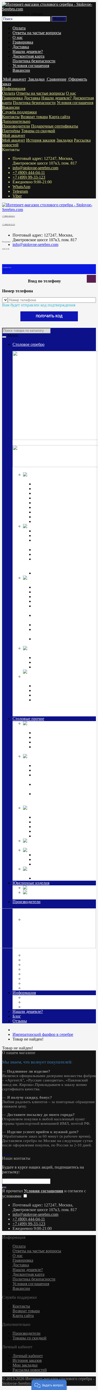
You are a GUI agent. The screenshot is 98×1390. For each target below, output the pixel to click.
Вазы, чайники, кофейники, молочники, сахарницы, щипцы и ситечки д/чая (63, 564)
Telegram (20, 191)
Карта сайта (59, 116)
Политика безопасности (34, 61)
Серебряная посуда (79, 526)
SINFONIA (43, 864)
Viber (17, 196)
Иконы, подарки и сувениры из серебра (58, 681)
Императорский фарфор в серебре (53, 653)
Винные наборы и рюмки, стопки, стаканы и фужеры (64, 777)
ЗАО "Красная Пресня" (45, 960)
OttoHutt (30, 950)
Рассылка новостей (30, 1370)
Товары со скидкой (38, 131)
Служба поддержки (19, 112)
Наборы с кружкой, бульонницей (62, 831)
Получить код (49, 316)
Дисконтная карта (28, 56)
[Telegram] (7, 1153)
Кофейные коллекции (52, 657)
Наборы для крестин (51, 625)
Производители (16, 126)
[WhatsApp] (5, 1153)
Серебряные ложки (50, 484)
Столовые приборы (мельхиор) (50, 728)
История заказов (40, 140)
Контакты (11, 116)
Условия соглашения (31, 65)
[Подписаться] (4, 1187)
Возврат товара (34, 116)
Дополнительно (16, 121)
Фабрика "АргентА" (42, 988)
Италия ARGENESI (41, 969)
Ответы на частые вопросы (37, 33)
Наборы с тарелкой (50, 836)
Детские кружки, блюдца (55, 601)
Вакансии (21, 70)
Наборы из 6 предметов (54, 507)
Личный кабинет (28, 1355)
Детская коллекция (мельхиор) (50, 812)
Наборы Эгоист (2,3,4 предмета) (62, 502)
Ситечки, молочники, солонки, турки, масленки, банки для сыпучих (61, 798)
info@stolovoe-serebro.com (35, 168)
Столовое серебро (28, 344)
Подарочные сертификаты (54, 126)
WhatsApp (21, 186)
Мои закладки (25, 1365)
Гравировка (23, 42)
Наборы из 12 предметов (55, 512)
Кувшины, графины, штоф (57, 531)
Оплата (19, 28)
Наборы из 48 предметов (55, 521)
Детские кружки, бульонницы (60, 817)
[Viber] (9, 1153)
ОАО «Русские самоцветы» (48, 974)
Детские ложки (47, 587)
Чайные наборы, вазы (52, 770)
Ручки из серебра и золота (56, 686)
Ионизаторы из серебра (54, 690)
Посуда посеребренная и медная (51, 761)
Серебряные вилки (50, 488)
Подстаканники (47, 554)
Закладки (64, 140)
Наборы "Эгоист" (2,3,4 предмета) (64, 732)
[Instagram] (3, 1153)
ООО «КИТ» (35, 978)
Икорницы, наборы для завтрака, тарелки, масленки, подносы (62, 542)
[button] (49, 1384)
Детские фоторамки (51, 822)
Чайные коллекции (50, 662)
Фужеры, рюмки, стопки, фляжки (63, 535)
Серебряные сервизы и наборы (61, 667)
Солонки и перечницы (53, 549)
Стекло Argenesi (71, 850)
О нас (18, 37)
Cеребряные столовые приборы (51, 479)
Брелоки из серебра (50, 695)
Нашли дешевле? (28, 51)
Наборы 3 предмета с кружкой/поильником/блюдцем (61, 641)
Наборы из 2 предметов (54, 826)
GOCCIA (41, 859)
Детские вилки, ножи (52, 592)
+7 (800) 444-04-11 (29, 172)
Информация (13, 88)
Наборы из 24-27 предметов (58, 517)
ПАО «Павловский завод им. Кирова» (58, 983)
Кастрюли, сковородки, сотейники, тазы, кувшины (57, 786)
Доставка (21, 47)
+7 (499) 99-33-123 (29, 177)
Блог (17, 1016)
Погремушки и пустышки (56, 596)
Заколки (50, 887)
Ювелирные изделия (31, 883)
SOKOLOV (34, 955)
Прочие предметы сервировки (60, 498)
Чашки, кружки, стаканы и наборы (64, 573)
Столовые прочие (28, 718)
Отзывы (20, 1021)
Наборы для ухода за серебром (60, 878)
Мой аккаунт (13, 135)
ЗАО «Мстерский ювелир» (48, 964)
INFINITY (42, 855)
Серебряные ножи (49, 493)
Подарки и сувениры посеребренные (56, 845)
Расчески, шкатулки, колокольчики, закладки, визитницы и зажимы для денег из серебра (64, 707)
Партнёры (11, 131)
